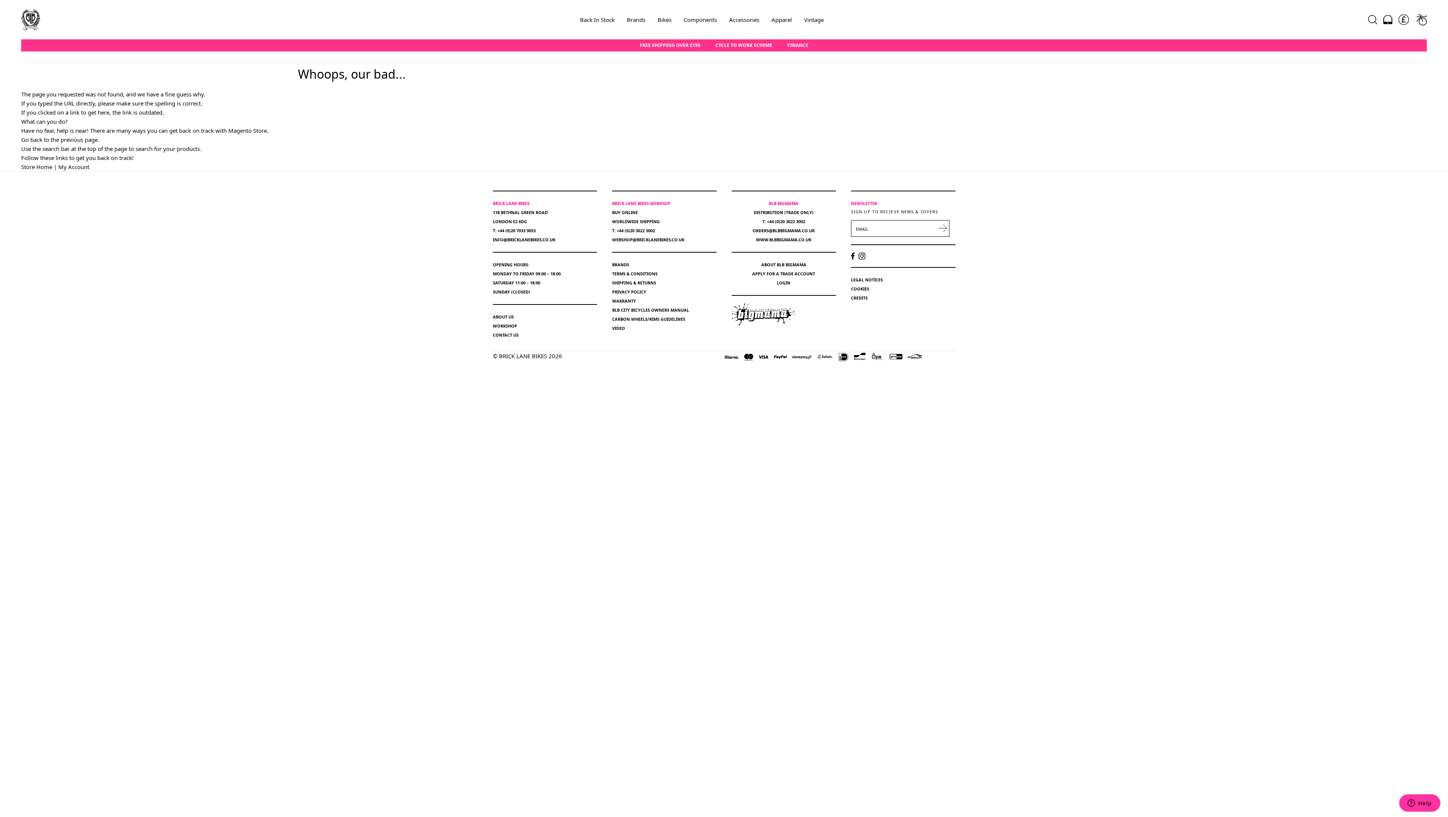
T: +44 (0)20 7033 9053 (514, 230)
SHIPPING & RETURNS (634, 283)
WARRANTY (624, 301)
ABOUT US (503, 317)
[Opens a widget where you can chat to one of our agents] (1419, 803)
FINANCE (797, 45)
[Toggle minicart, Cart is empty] (1421, 19)
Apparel (782, 19)
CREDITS (859, 298)
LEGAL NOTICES (867, 280)
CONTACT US (506, 335)
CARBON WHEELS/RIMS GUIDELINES (648, 319)
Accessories (744, 19)
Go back (31, 139)
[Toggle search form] (1373, 20)
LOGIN (783, 283)
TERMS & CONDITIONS (635, 273)
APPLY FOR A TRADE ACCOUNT (783, 273)
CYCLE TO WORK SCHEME (743, 45)
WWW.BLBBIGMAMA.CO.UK (783, 239)
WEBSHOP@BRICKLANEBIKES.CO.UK (648, 239)
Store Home (36, 167)
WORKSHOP (505, 326)
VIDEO (618, 328)
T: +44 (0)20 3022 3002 (633, 230)
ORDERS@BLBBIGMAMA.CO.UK (784, 230)
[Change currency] (1404, 19)
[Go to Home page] (30, 20)
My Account (73, 167)
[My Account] (1387, 19)
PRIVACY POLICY (629, 292)
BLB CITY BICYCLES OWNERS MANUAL (650, 310)
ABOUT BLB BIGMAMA (783, 264)
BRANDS (620, 264)
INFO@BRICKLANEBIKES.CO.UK (524, 239)
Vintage (814, 19)
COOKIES (860, 289)
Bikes (665, 19)
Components (700, 19)
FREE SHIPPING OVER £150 (670, 45)
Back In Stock (597, 19)
